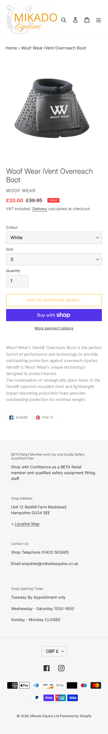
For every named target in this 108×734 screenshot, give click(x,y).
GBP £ (52, 651)
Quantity (13, 270)
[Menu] (98, 20)
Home (11, 48)
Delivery (39, 208)
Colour (12, 227)
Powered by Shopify (76, 716)
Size (9, 249)
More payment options (54, 328)
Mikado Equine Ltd (44, 716)
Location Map (27, 523)
